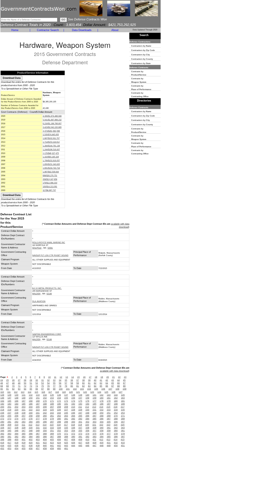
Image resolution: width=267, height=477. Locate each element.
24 (1, 380)
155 (66, 398)
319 (80, 425)
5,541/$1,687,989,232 (52, 120)
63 (101, 383)
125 (106, 392)
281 (66, 419)
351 (52, 430)
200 (2, 407)
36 (72, 380)
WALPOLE (37, 248)
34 (60, 380)
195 (94, 404)
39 (89, 380)
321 (94, 425)
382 (16, 436)
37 (77, 380)
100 (61, 389)
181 (123, 401)
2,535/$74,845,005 (51, 135)
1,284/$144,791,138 (51, 146)
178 (101, 401)
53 (42, 383)
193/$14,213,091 (50, 187)
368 (45, 433)
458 (45, 448)
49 (19, 383)
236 (2, 413)
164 (2, 401)
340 (101, 427)
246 (73, 413)
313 (37, 425)
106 (103, 389)
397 (123, 436)
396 (116, 436)
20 (107, 377)
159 (94, 398)
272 (2, 419)
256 (16, 416)
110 (2, 392)
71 (19, 386)
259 (38, 416)
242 (45, 413)
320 (87, 425)
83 (89, 386)
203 (23, 407)
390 (73, 436)
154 (59, 398)
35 (66, 380)
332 (45, 427)
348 (31, 430)
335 (66, 427)
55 (54, 383)
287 (109, 419)
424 (59, 442)
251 (109, 413)
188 (45, 404)
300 (73, 422)
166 (16, 401)
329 (23, 427)
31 (42, 380)
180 (116, 401)
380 (2, 436)
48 (13, 383)
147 (9, 398)
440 (45, 445)
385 (38, 436)
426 (73, 442)
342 (116, 427)
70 (13, 386)
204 (31, 407)
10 (49, 377)
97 (42, 389)
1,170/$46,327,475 (51, 153)
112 (16, 392)
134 (45, 395)
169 (38, 401)
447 (94, 445)
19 (102, 377)
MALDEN (36, 294)
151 (38, 398)
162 (116, 398)
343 (123, 427)
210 (73, 407)
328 (16, 427)
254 (2, 416)
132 (31, 395)
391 (80, 436)
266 (87, 416)
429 (94, 442)
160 (101, 398)
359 (109, 430)
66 (118, 383)
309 (9, 425)
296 (45, 422)
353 (66, 430)
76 (48, 386)
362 (2, 433)
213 (94, 407)
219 (9, 410)
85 (101, 386)
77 (54, 386)
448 (101, 445)
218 (2, 410)
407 (66, 439)
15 (78, 377)
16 (84, 377)
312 (30, 425)
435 (9, 445)
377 (109, 433)
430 (101, 442)
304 (101, 422)
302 (87, 422)
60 (83, 383)
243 (52, 413)
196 (101, 404)
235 (123, 410)
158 (87, 398)
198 (116, 404)
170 (45, 401)
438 (31, 445)
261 (52, 416)
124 (99, 392)
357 (94, 430)
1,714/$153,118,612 (51, 142)
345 (9, 430)
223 (38, 410)
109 (124, 389)
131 (23, 395)
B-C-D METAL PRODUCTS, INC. (47, 288)
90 (1, 389)
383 (23, 436)
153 (52, 398)
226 (59, 410)
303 (94, 422)
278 (45, 419)
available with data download (114, 371)
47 (7, 383)
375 (94, 433)
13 (66, 377)
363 (9, 433)
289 (123, 419)
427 (80, 442)
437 (23, 445)
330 (31, 427)
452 (2, 448)
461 (66, 448)
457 (38, 448)
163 (123, 398)
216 (115, 407)
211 (80, 407)
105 (96, 389)
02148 (49, 294)
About (114, 30)
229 (80, 410)
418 (16, 442)
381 (9, 436)
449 (109, 445)
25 (7, 380)
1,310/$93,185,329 (51, 157)
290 (2, 422)
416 (2, 442)
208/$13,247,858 (50, 179)
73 (31, 386)
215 (108, 407)
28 (25, 380)
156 (73, 398)
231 (94, 410)
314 (45, 425)
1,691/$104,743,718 (51, 168)
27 (19, 380)
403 (38, 439)
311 (23, 425)
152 (45, 398)
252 (116, 413)
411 (94, 439)
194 (87, 404)
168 (31, 401)
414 (115, 439)
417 (9, 442)
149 (23, 398)
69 (7, 386)
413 (108, 439)
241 (38, 413)
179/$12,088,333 (50, 183)
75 (42, 386)
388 (59, 436)
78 (60, 386)
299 (66, 422)
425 (66, 442)
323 (108, 425)
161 (109, 398)
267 (94, 416)
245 (66, 413)
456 (31, 448)
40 (95, 380)
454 (16, 448)
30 (36, 380)
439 (38, 445)
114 (29, 392)
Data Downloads (82, 30)
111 (9, 392)
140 (87, 395)
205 (38, 407)
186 (31, 404)
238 (16, 413)
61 (89, 383)
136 (59, 395)
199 (123, 404)
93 (19, 389)
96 (36, 389)
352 (59, 430)
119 (64, 392)
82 (83, 386)
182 (2, 404)
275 (23, 419)
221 (23, 410)
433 (123, 442)
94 (25, 389)
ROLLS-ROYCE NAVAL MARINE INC (48, 243)
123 (92, 392)
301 (80, 422)
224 (45, 410)
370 (59, 433)
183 (9, 404)
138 (73, 395)
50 (25, 383)
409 (80, 439)
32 (48, 380)
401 (23, 439)
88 (118, 386)
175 (80, 401)
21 (113, 377)
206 (45, 407)
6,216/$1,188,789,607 (52, 124)
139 (80, 395)
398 (2, 439)
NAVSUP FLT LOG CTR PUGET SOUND (50, 255)
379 (123, 433)
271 (123, 416)
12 (61, 377)
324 (115, 425)
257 (23, 416)
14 (72, 377)
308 (2, 425)
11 (55, 377)
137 (66, 395)
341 (109, 427)
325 (123, 425)
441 (52, 445)
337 (80, 427)
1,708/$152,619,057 (51, 161)
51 (31, 383)
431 (109, 442)
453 (9, 448)
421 (38, 442)
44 (118, 380)
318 (73, 425)
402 (31, 439)
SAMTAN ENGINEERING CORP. (46, 334)
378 (116, 433)
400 (16, 439)
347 (23, 430)
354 (73, 430)
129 (9, 395)
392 (87, 436)
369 (52, 433)
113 (22, 392)
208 (59, 407)
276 (31, 419)
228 (73, 410)
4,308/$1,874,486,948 (52, 116)
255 (9, 416)
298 (59, 422)
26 (13, 380)
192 (73, 404)
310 (16, 425)
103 (82, 389)
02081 (50, 248)
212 (87, 407)
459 (52, 448)
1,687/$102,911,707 (51, 138)
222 (31, 410)
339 (94, 427)
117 (50, 392)
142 (101, 395)
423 (52, 442)
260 (45, 416)
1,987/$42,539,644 (51, 172)
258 (31, 416)
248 (87, 413)
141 (94, 395)
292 (16, 422)
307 (123, 422)
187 (38, 404)
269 (109, 416)
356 (87, 430)
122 (85, 392)
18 (96, 377)
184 (16, 404)
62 (95, 383)
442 (59, 445)
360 (116, 430)
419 (23, 442)
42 (107, 380)
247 (80, 413)
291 (9, 422)
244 (59, 413)
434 (2, 445)
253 (123, 413)
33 (54, 380)
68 (1, 386)
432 (116, 442)
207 (52, 407)
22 (119, 377)
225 (52, 410)
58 (72, 383)
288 (116, 419)
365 (23, 433)
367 (38, 433)
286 (101, 419)
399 (9, 439)
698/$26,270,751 (50, 176)
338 (87, 427)
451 (123, 445)
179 (109, 401)
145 (123, 395)
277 (38, 419)
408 (73, 439)
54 (48, 383)
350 (45, 430)
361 (123, 430)
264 (73, 416)
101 (68, 389)
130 (16, 395)
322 (101, 425)
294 (31, 422)
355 (80, 430)
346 (16, 430)
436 (16, 445)
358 (101, 430)
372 (73, 433)
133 (38, 395)
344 (2, 430)
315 (52, 425)
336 (73, 427)
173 (66, 401)
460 (59, 448)
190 (59, 404)
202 (16, 407)
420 (31, 442)
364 (16, 433)
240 (31, 413)
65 (112, 383)
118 (57, 392)
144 (116, 395)
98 (48, 389)
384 (31, 436)
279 (52, 419)
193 (80, 404)
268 (101, 416)
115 (36, 392)
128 (2, 395)
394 (101, 436)
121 (78, 392)
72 (25, 386)
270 (116, 416)
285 (94, 419)
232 (101, 410)
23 (125, 377)
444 (73, 445)
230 (87, 410)
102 (75, 389)
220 (16, 410)
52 (36, 383)
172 (59, 401)
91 (7, 389)
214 (101, 407)
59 (77, 383)
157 (80, 398)
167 (23, 401)
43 (112, 380)
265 (80, 416)
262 (59, 416)
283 (80, 419)
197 (109, 404)
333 (52, 427)
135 (52, 395)
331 (38, 427)
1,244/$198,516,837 (51, 150)
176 (87, 401)
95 (31, 389)
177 (94, 401)
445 (80, 445)
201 (9, 407)
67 (124, 383)
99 (54, 389)
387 (52, 436)
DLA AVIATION (38, 301)
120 (71, 392)
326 (2, 427)
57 (66, 383)
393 (94, 436)
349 (38, 430)
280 (59, 419)
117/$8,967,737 (49, 190)
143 (109, 395)
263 (66, 416)
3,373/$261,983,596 (51, 131)
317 (66, 425)
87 (112, 386)
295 (38, 422)
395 (109, 436)
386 (45, 436)
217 (123, 407)
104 (89, 389)
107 (110, 389)
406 (59, 439)
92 (13, 389)
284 (87, 419)
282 (73, 419)
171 (52, 401)
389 (66, 436)
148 (16, 398)
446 (87, 445)
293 (23, 422)
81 (77, 386)
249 (94, 413)
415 (123, 439)
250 (101, 413)
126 (113, 392)
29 (31, 380)
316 (59, 425)
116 (43, 392)
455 (23, 448)
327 (9, 427)
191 (66, 404)
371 (66, 433)
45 (124, 380)
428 (87, 442)
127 (120, 392)
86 (107, 386)
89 (124, 386)
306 (116, 422)
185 (23, 404)
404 (45, 439)
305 (109, 422)
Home (14, 30)
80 (72, 386)
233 (109, 410)
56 (60, 383)
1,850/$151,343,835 (51, 164)
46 (1, 383)
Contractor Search (48, 30)
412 (101, 439)
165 (9, 401)
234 (116, 410)
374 (87, 433)
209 (66, 407)
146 (2, 398)
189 (52, 404)
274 (16, 419)
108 (117, 389)
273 (9, 419)
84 (95, 386)
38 (83, 380)
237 (9, 413)
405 (52, 439)
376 (101, 433)
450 (116, 445)
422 (45, 442)
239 (23, 413)
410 (87, 439)
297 (52, 422)
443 (66, 445)
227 (66, 410)
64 (107, 383)
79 (66, 386)
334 (59, 427)
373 (80, 433)
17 (90, 377)
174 (73, 401)
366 (31, 433)
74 (36, 386)
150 (31, 398)
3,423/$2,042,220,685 (52, 127)
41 (101, 380)
